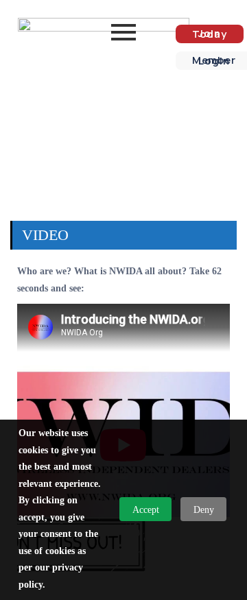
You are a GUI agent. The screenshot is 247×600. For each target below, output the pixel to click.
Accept (145, 510)
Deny (203, 510)
